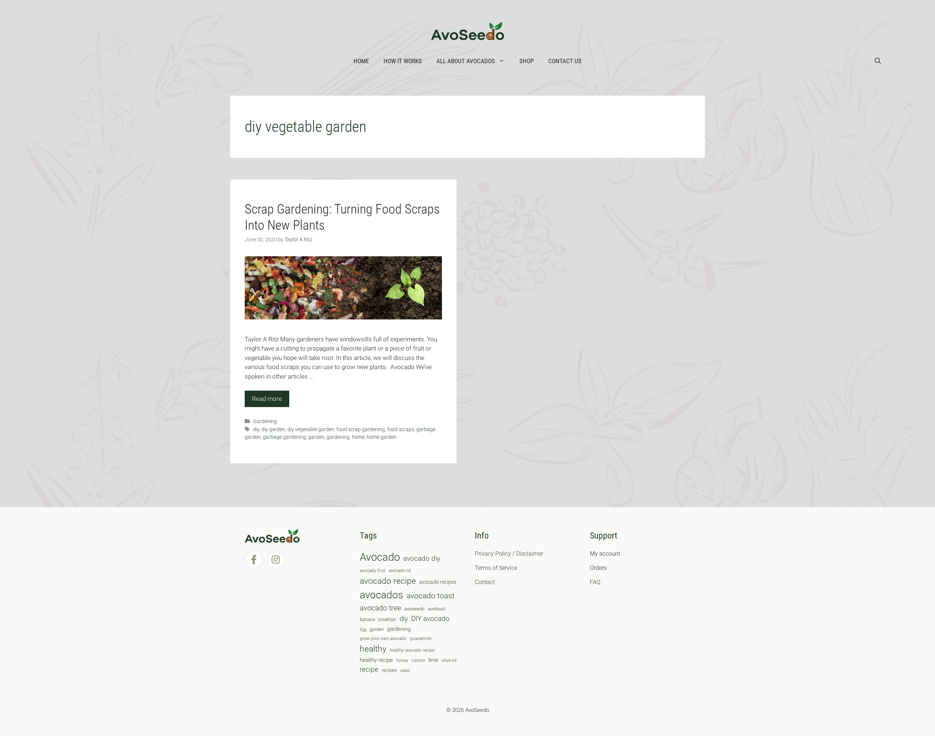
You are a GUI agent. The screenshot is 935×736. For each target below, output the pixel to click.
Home (361, 61)
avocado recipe (388, 581)
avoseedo (414, 609)
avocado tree (380, 608)
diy (256, 429)
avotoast (437, 609)
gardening (338, 437)
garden (316, 437)
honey (402, 660)
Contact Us (564, 61)
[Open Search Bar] (877, 61)
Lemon (418, 660)
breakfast (387, 619)
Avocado (380, 557)
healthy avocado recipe (412, 650)
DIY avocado (430, 619)
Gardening (265, 421)
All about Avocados (465, 61)
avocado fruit (372, 570)
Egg (363, 629)
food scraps (400, 429)
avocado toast (431, 595)
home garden (382, 437)
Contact (485, 582)
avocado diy (421, 558)
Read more (267, 398)
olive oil (449, 660)
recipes (389, 670)
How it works (402, 61)
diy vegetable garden (310, 429)
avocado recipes (437, 582)
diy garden (273, 429)
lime (433, 660)
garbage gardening (284, 437)
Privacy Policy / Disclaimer (509, 553)
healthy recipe (376, 660)
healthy (373, 649)
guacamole (420, 638)
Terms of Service (496, 567)
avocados (381, 595)
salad (405, 670)
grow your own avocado (383, 638)
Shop (526, 61)
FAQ (595, 582)
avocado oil (400, 570)
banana (367, 619)
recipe (369, 670)
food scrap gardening (360, 429)
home (358, 437)
